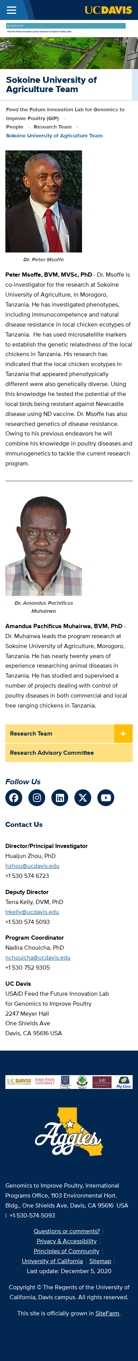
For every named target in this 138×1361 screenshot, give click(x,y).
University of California (52, 1261)
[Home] (66, 27)
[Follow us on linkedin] (59, 797)
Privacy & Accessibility (67, 1241)
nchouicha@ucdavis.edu (38, 957)
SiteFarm (107, 1313)
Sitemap (100, 1261)
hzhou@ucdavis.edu (32, 865)
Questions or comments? (67, 1231)
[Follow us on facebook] (13, 797)
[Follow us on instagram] (36, 797)
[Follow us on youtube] (105, 797)
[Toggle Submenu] (123, 734)
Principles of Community (66, 1251)
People (14, 126)
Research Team (53, 126)
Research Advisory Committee (52, 752)
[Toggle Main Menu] (11, 10)
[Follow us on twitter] (82, 797)
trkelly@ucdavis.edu (32, 911)
